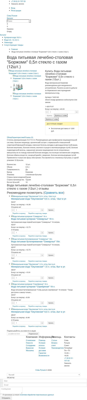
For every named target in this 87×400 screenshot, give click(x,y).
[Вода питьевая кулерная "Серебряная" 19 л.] (29, 284)
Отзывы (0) (28, 137)
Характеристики (18, 137)
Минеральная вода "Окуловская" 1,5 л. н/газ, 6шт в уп (38, 266)
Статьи (54, 340)
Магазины (30, 350)
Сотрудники (30, 345)
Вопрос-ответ (54, 344)
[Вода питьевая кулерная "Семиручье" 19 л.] (29, 216)
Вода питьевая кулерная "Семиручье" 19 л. (32, 218)
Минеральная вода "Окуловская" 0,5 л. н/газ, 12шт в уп (38, 198)
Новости (29, 343)
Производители (57, 348)
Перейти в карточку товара (37, 213)
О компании (30, 340)
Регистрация (16, 10)
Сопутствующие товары (13, 45)
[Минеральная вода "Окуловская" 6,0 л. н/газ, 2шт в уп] (33, 309)
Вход (13, 8)
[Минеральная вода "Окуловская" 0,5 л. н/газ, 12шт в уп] (33, 196)
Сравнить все (53, 192)
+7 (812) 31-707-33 (18, 1)
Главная (14, 49)
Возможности (44, 355)
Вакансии (30, 348)
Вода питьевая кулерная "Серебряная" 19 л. (33, 286)
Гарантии (42, 353)
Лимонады (8, 42)
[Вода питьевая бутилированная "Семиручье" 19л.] (31, 239)
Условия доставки (42, 349)
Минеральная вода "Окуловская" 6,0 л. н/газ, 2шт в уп (38, 311)
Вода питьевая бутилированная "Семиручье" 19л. (35, 241)
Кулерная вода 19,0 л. (13, 37)
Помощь (42, 340)
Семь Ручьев (12, 15)
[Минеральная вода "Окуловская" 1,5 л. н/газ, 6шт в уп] (33, 264)
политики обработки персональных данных (37, 394)
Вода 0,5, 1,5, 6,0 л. (11, 40)
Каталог (10, 18)
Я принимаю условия (28, 394)
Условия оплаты (42, 344)
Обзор (9, 137)
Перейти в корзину (19, 213)
